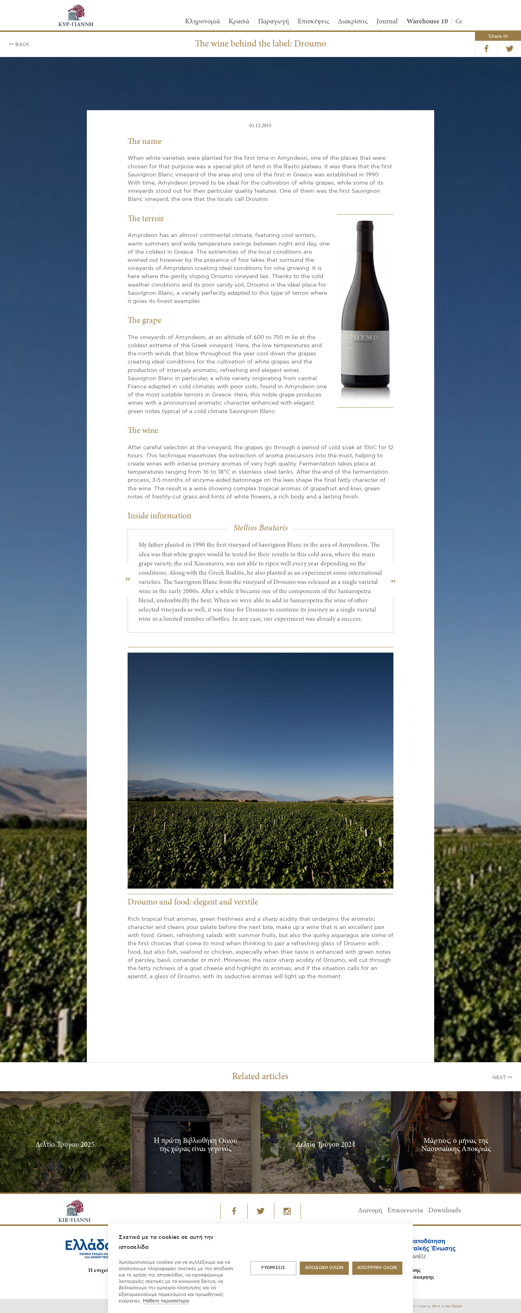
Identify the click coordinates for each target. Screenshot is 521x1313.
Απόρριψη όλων (377, 1267)
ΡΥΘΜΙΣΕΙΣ (273, 1267)
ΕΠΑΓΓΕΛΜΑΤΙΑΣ (220, 692)
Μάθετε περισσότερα (166, 1301)
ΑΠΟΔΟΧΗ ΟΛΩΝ (324, 1267)
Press (272, 692)
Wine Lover (321, 692)
